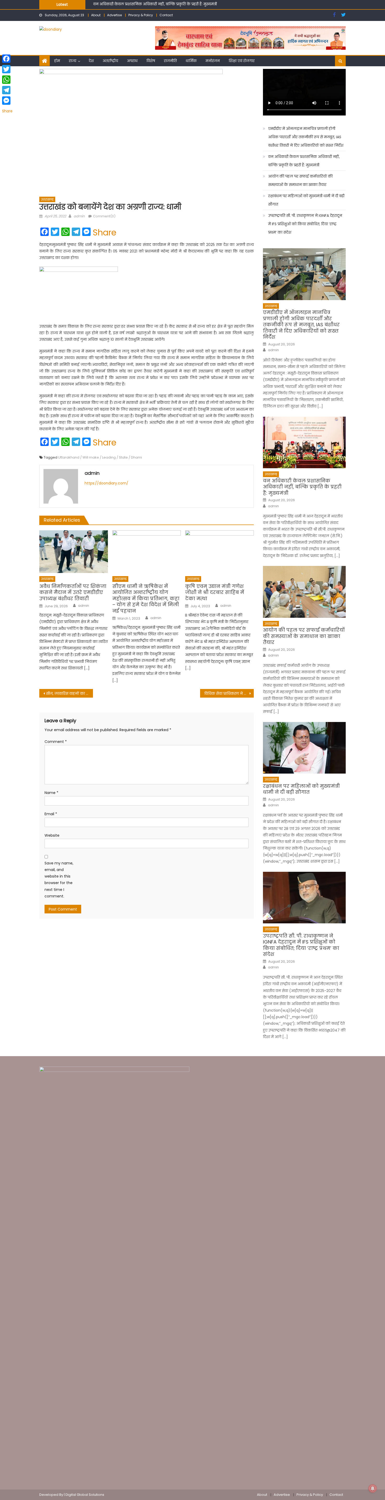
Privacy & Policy (140, 15)
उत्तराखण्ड (47, 199)
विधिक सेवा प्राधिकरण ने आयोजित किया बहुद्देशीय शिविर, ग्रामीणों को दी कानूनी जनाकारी (229, 693)
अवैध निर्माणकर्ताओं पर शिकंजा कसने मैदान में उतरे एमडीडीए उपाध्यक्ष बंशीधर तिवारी (72, 592)
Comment (56, 741)
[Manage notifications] (372, 1488)
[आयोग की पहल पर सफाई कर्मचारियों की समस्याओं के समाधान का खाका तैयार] (304, 591)
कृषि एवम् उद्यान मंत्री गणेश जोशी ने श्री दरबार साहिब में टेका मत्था (214, 592)
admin (79, 216)
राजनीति (170, 60)
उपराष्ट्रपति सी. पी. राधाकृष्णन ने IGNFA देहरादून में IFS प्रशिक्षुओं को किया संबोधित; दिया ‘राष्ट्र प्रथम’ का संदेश (305, 224)
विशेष (150, 60)
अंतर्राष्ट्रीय (110, 60)
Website (52, 835)
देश (91, 60)
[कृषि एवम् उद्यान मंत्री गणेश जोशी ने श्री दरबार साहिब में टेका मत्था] (219, 551)
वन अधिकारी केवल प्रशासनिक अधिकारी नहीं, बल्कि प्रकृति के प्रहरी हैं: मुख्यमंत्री (304, 161)
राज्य (72, 60)
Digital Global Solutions (84, 1494)
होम (57, 60)
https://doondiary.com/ (106, 483)
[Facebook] (7, 58)
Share (104, 232)
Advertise (114, 15)
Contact (166, 15)
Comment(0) (104, 216)
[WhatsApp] (7, 79)
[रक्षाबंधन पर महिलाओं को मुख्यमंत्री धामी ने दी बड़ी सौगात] (304, 748)
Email (51, 814)
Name (51, 792)
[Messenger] (7, 100)
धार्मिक (191, 60)
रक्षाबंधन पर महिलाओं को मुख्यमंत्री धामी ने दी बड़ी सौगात (306, 200)
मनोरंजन (213, 60)
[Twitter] (7, 69)
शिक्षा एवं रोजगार (242, 60)
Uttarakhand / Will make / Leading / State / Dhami (100, 457)
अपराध (132, 60)
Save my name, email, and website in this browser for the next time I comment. (59, 880)
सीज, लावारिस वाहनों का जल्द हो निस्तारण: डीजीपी (69, 693)
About (96, 15)
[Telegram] (7, 90)
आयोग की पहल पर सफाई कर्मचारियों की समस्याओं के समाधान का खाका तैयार (155, 5)
